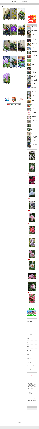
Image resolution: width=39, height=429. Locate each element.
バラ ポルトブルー (29, 338)
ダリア (28, 366)
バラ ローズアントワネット (29, 350)
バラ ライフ (28, 342)
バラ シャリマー (28, 328)
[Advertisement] (13, 92)
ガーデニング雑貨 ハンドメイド (30, 362)
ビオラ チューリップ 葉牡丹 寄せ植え (30, 365)
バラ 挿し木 (28, 354)
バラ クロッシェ (28, 324)
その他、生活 (28, 370)
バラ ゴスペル (28, 325)
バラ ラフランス (28, 346)
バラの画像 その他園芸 (29, 358)
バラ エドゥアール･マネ (29, 321)
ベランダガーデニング (29, 369)
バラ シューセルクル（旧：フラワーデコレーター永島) (32, 331)
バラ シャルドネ (28, 329)
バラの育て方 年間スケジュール (30, 361)
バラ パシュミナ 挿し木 (29, 334)
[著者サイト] (31, 402)
